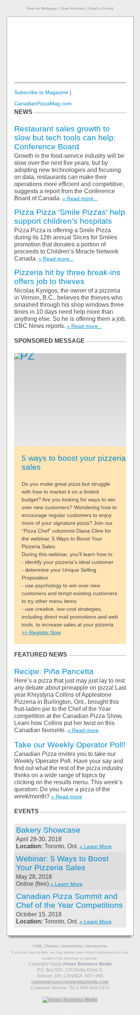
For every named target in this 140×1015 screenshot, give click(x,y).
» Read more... (80, 198)
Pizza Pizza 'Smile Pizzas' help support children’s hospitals (69, 216)
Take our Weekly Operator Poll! (69, 744)
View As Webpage (42, 8)
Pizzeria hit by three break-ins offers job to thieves (67, 276)
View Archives (73, 8)
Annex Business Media (87, 964)
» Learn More (96, 846)
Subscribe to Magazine (41, 92)
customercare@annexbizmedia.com (70, 981)
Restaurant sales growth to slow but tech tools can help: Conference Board (65, 137)
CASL (38, 946)
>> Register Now (41, 632)
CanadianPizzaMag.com (43, 103)
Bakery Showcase (48, 830)
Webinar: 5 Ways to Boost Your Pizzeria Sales (62, 863)
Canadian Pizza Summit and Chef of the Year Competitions (69, 900)
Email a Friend (101, 8)
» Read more (83, 730)
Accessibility (72, 946)
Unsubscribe (97, 946)
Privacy (52, 946)
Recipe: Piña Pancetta (54, 671)
